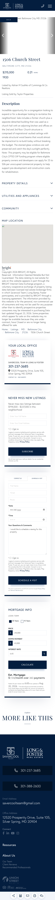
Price (10, 628)
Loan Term (13, 616)
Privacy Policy (25, 442)
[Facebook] (3, 833)
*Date (10, 506)
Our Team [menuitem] (7, 861)
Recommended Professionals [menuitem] (16, 867)
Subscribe (27, 451)
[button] (4, 35)
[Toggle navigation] (50, 6)
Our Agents (22, 377)
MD (23, 329)
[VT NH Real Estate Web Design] (27, 880)
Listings (14, 329)
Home (5, 329)
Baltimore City (35, 329)
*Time (10, 515)
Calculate (27, 664)
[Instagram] (17, 833)
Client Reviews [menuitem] (10, 864)
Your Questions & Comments (20, 525)
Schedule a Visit (37, 478)
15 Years (27, 621)
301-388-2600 (30, 786)
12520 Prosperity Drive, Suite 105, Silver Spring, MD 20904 (26, 819)
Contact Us (12, 377)
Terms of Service (15, 590)
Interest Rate (14, 649)
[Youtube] (12, 833)
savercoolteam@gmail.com (21, 803)
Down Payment (15, 639)
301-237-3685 (18, 366)
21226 (25, 332)
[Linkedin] (7, 833)
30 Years (15, 621)
